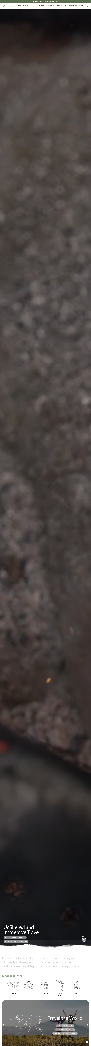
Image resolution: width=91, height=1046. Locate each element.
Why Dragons (50, 5)
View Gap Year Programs (16, 941)
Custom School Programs (65, 1033)
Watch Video (84, 935)
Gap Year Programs (65, 1029)
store (52, 1)
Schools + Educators (37, 5)
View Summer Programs (15, 937)
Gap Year (26, 5)
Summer (19, 5)
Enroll (82, 5)
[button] (87, 1042)
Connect (59, 5)
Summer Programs (65, 1026)
